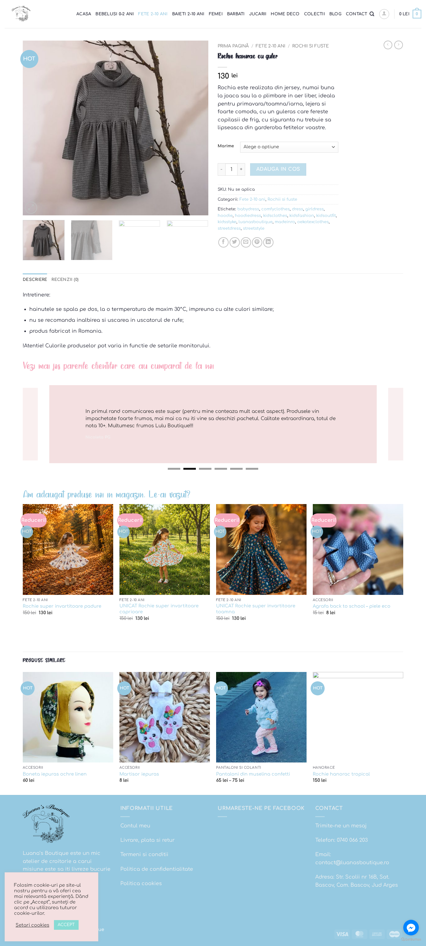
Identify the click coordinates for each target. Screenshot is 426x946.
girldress (314, 209)
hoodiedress (248, 215)
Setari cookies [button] (32, 925)
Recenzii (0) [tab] (65, 279)
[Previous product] (398, 45)
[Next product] (388, 45)
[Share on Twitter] (235, 242)
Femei (216, 14)
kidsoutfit (326, 215)
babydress (248, 209)
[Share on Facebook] (223, 242)
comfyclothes (275, 209)
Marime (226, 146)
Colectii (314, 14)
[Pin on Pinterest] (257, 242)
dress (297, 209)
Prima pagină (233, 46)
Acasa (83, 14)
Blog (335, 14)
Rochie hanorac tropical (341, 774)
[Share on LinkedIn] (268, 242)
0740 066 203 (352, 840)
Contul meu (135, 826)
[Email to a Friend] (246, 242)
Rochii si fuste (310, 46)
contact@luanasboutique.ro (352, 862)
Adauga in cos (278, 169)
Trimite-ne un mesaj (341, 826)
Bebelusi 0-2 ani (114, 14)
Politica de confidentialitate (156, 869)
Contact (356, 14)
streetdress (229, 228)
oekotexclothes (313, 222)
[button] (384, 14)
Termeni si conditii (144, 854)
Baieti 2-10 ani (188, 14)
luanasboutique (256, 222)
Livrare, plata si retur (147, 840)
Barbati (236, 14)
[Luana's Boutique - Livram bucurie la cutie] (36, 14)
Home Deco (285, 14)
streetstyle (253, 228)
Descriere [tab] (35, 279)
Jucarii (258, 14)
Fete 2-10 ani (152, 14)
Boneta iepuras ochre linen (55, 774)
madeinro (285, 222)
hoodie (225, 215)
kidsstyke (227, 222)
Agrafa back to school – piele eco (351, 606)
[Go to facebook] (411, 927)
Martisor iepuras (139, 774)
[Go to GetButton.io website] (411, 940)
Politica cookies (141, 883)
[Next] (196, 127)
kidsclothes (275, 215)
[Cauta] (372, 14)
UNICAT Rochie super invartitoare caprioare (159, 608)
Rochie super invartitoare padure (62, 606)
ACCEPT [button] (66, 925)
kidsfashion (301, 215)
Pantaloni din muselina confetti (253, 774)
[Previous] (34, 127)
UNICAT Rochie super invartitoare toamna (255, 608)
